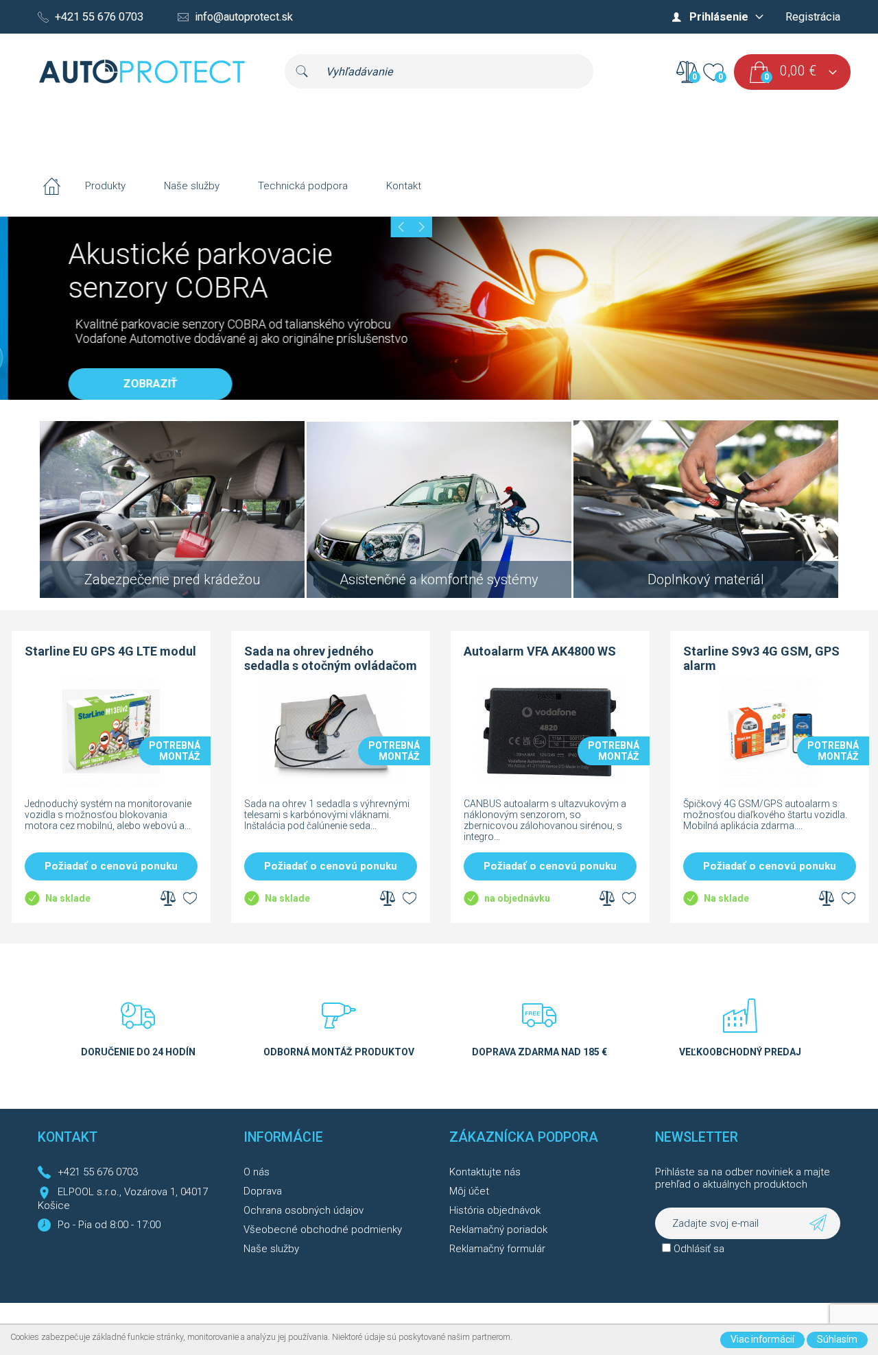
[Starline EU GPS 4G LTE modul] (110, 782)
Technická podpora (303, 186)
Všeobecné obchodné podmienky (323, 1229)
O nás (257, 1172)
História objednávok (495, 1210)
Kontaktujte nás (485, 1172)
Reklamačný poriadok (498, 1229)
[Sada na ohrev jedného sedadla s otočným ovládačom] (329, 782)
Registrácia (812, 16)
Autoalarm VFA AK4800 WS (538, 651)
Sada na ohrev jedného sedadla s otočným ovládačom (329, 658)
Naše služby (192, 186)
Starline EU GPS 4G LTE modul (109, 651)
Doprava (263, 1191)
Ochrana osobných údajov (304, 1210)
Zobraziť (142, 383)
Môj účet (469, 1191)
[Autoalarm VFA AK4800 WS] (549, 782)
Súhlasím (837, 1339)
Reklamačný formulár (497, 1249)
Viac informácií (762, 1339)
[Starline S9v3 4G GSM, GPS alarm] (768, 782)
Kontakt (403, 186)
